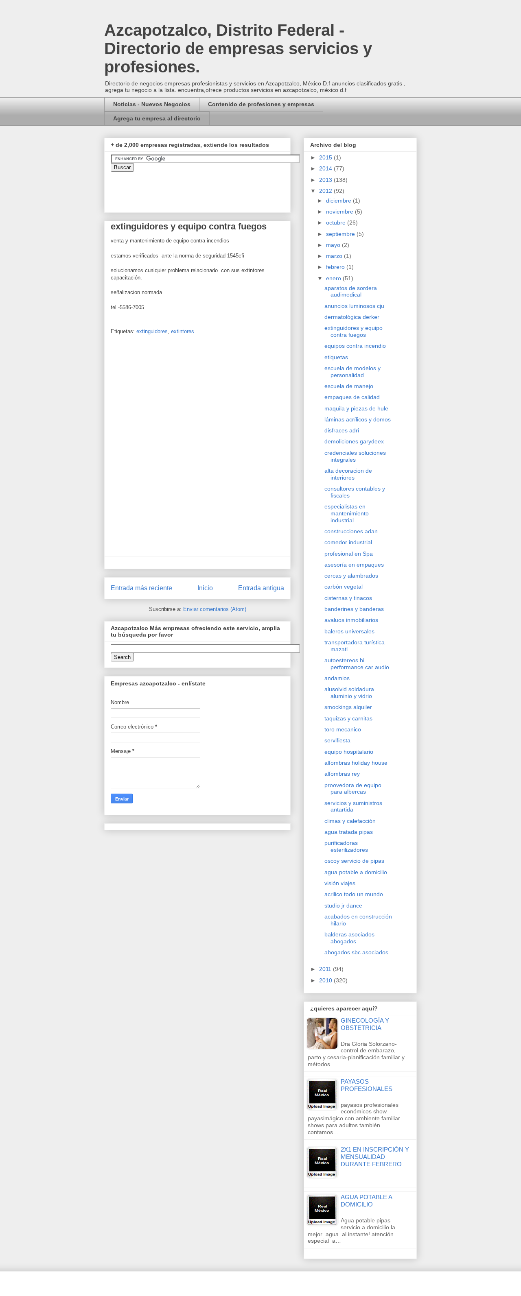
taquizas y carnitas (348, 718)
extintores (182, 331)
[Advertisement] (24, 1081)
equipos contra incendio (355, 346)
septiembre (341, 234)
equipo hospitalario (348, 751)
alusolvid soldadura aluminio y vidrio (349, 692)
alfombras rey (342, 773)
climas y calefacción (350, 821)
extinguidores (152, 331)
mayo (334, 245)
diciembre (339, 200)
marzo (335, 256)
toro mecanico (342, 729)
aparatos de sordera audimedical (350, 291)
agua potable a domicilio (355, 872)
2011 (326, 969)
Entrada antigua (261, 588)
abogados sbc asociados (356, 952)
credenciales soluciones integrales (355, 456)
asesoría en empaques (354, 564)
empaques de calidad (352, 397)
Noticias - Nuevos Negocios (151, 104)
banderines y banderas (354, 609)
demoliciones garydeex (354, 441)
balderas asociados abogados (349, 938)
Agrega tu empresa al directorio (157, 118)
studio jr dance (343, 905)
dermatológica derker (351, 317)
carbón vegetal (343, 586)
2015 (326, 157)
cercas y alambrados (351, 575)
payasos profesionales (366, 1085)
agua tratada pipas (348, 832)
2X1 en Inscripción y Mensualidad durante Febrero (375, 1156)
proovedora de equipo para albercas (352, 788)
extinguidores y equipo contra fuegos (353, 331)
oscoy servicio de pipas (354, 860)
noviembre (340, 211)
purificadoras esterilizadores (346, 846)
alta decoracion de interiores (348, 474)
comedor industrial (348, 542)
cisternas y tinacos (348, 598)
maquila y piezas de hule (356, 408)
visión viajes (339, 883)
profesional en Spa (348, 553)
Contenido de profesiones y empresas (261, 104)
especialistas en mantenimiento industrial (346, 513)
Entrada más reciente (141, 588)
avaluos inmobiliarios (351, 620)
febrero (336, 267)
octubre (336, 222)
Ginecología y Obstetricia (365, 1024)
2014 (326, 168)
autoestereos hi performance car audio (356, 663)
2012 (326, 191)
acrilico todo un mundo (353, 894)
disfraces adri (341, 430)
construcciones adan (351, 531)
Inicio (205, 588)
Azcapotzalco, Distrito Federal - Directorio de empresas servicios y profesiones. (238, 48)
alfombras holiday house (355, 762)
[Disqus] (197, 448)
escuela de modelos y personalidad (352, 371)
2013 (326, 180)
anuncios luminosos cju (354, 306)
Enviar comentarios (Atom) (214, 609)
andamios (337, 678)
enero (334, 278)
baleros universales (349, 631)
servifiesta (337, 740)
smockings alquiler (348, 707)
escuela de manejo (348, 386)
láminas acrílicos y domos (357, 419)
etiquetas (336, 357)
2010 (326, 980)
